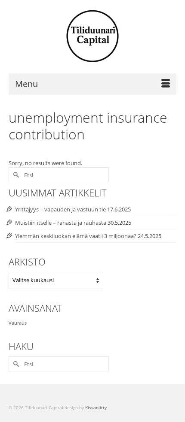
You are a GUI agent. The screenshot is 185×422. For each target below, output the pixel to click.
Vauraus (18, 323)
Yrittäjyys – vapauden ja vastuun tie (60, 209)
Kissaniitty (96, 407)
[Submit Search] (15, 174)
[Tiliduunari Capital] (92, 36)
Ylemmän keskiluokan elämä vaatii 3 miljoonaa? (75, 236)
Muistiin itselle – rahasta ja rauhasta (60, 222)
